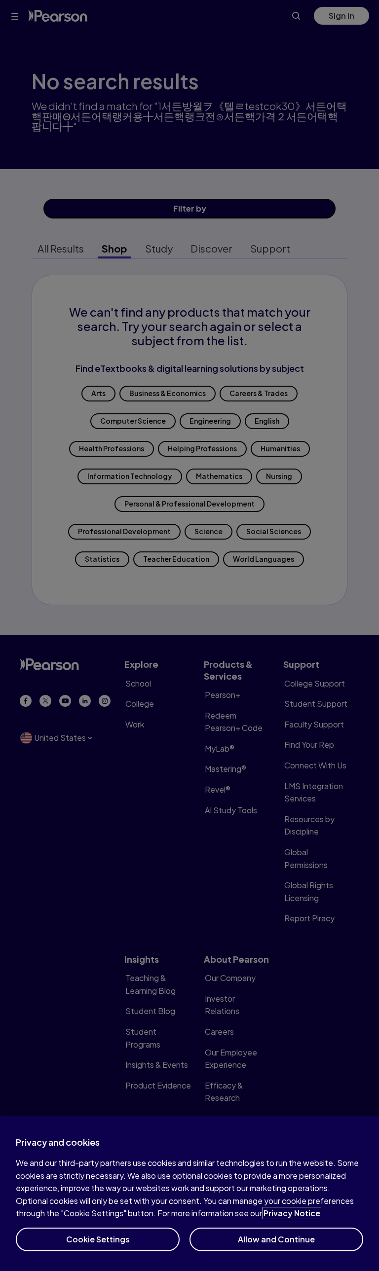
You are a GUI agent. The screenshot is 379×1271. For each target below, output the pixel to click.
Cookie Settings (98, 1239)
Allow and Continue (276, 1239)
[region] (189, 1193)
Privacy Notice (292, 1213)
